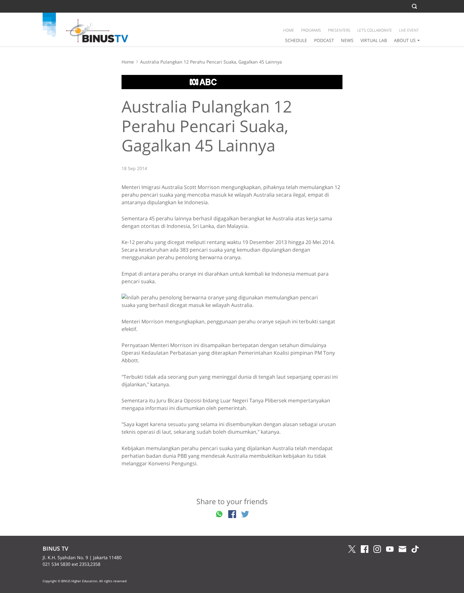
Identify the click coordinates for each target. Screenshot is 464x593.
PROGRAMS (311, 30)
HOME (288, 30)
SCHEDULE (296, 40)
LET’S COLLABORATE (374, 30)
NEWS (347, 40)
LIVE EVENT (409, 30)
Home (128, 62)
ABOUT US (405, 40)
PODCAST (324, 40)
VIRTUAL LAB (373, 40)
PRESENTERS (339, 30)
